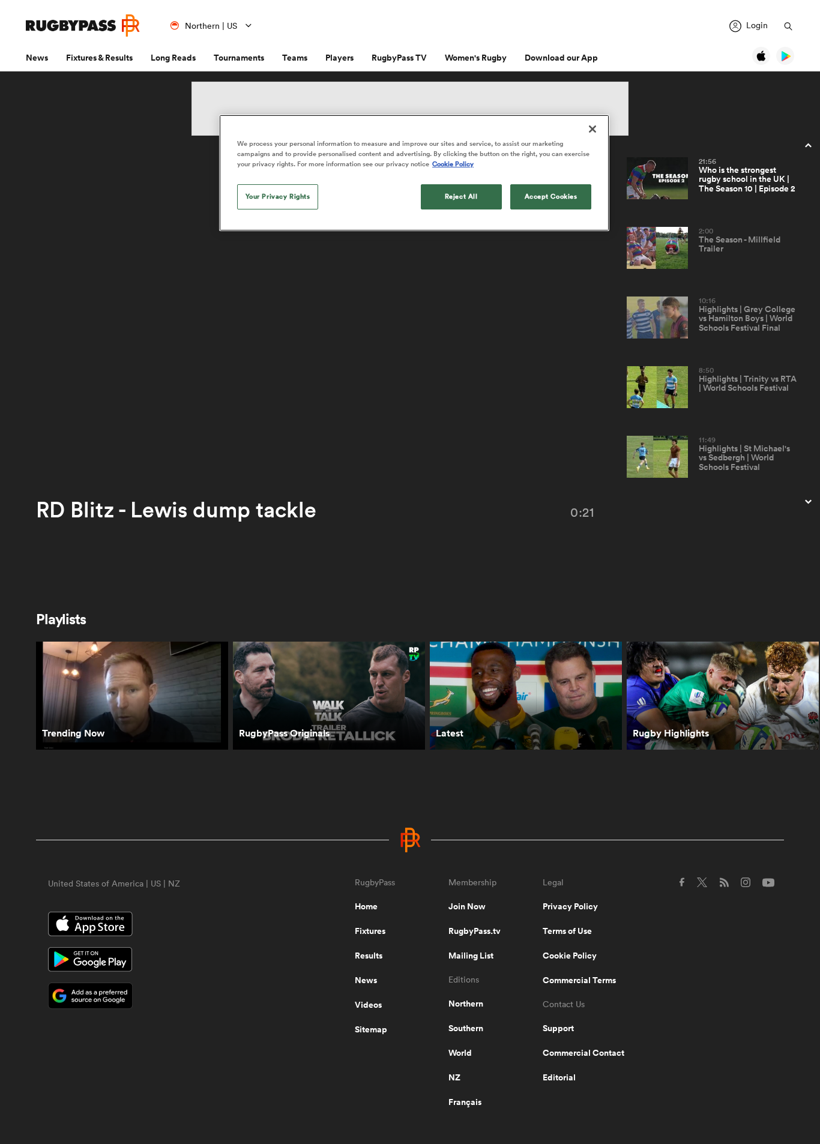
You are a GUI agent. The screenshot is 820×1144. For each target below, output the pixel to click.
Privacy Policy (570, 906)
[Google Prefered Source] (159, 997)
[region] (414, 173)
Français (464, 1102)
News (37, 58)
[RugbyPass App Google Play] (159, 961)
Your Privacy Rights (278, 196)
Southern (465, 1028)
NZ (454, 1077)
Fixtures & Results (99, 58)
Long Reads (173, 58)
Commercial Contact (583, 1053)
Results (368, 956)
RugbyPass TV (399, 58)
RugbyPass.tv (474, 931)
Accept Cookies (551, 196)
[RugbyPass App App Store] (159, 925)
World (460, 1053)
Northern (465, 1004)
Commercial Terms (579, 980)
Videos (368, 1005)
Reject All (461, 196)
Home (366, 906)
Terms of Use (567, 931)
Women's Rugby (476, 58)
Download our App (561, 58)
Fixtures (370, 931)
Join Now (467, 906)
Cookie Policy (570, 956)
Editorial (559, 1077)
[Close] (592, 129)
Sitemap (371, 1029)
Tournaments (239, 58)
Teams (294, 58)
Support (558, 1028)
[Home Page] (83, 25)
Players (339, 58)
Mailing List (470, 956)
